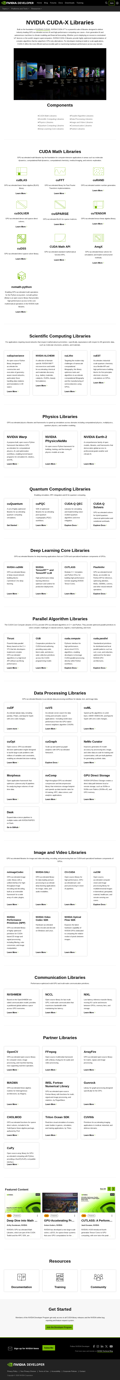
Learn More (21, 193)
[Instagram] (98, 1346)
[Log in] (117, 3)
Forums (53, 3)
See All (103, 1189)
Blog (46, 3)
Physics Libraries (46, 122)
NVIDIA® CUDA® (43, 29)
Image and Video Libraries (82, 122)
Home (39, 3)
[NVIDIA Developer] (17, 2)
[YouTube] (111, 1346)
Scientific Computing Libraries (51, 119)
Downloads (69, 3)
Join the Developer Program (59, 1327)
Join (112, 3)
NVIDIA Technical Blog (105, 1351)
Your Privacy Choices (28, 1371)
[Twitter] (106, 1346)
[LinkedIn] (102, 1346)
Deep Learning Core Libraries (51, 129)
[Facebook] (94, 1346)
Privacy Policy (12, 1371)
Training (80, 3)
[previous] (109, 1189)
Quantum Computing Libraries (51, 126)
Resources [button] (35, 9)
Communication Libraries (81, 126)
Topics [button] (5, 9)
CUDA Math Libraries (48, 116)
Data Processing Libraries (81, 119)
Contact (82, 1371)
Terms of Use (44, 1371)
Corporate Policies (70, 1371)
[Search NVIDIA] (106, 3)
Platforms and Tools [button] (19, 9)
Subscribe (48, 1347)
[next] (113, 1189)
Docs (60, 3)
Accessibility (55, 1371)
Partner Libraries (78, 129)
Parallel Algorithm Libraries (82, 116)
